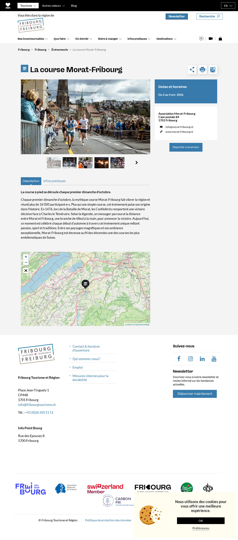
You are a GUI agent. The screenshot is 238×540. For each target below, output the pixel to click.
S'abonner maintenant (195, 394)
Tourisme (26, 5)
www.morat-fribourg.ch (179, 131)
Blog (74, 5)
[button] (136, 163)
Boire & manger (108, 38)
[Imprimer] (202, 69)
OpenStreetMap (142, 324)
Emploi (78, 367)
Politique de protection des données (108, 520)
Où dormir (82, 38)
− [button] (26, 262)
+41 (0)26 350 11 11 (39, 412)
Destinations (165, 38)
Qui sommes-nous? (86, 359)
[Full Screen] (26, 270)
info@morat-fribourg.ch (179, 126)
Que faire (60, 38)
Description (31, 181)
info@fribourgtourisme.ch (37, 404)
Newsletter (177, 16)
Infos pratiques (137, 38)
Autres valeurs (51, 5)
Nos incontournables (31, 38)
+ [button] (26, 256)
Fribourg (24, 49)
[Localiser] (213, 69)
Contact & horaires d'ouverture (86, 348)
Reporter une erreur (186, 147)
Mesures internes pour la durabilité (90, 378)
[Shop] (220, 37)
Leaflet (128, 324)
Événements (60, 49)
